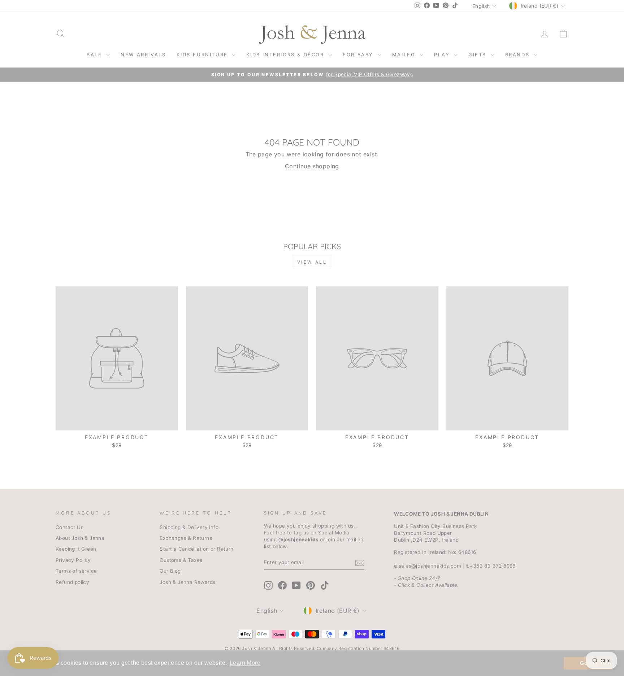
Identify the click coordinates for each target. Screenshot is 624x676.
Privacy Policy (73, 560)
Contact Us (69, 527)
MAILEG (405, 54)
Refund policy (72, 582)
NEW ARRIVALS (143, 54)
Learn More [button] (245, 663)
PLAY (443, 54)
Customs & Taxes (181, 560)
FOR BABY (359, 54)
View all (312, 262)
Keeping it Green (76, 549)
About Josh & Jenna (80, 538)
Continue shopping (312, 166)
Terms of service (76, 571)
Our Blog (170, 571)
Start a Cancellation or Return (196, 549)
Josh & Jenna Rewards (187, 582)
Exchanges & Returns (186, 538)
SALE (95, 54)
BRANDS (518, 54)
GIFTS (478, 54)
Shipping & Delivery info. (190, 527)
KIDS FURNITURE (203, 54)
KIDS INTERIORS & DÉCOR (286, 54)
